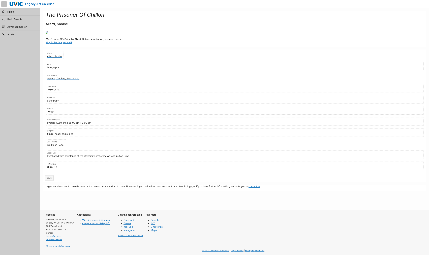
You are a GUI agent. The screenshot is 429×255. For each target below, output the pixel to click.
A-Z (153, 223)
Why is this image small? (59, 42)
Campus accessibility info (96, 223)
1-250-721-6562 (54, 239)
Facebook (129, 220)
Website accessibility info (96, 220)
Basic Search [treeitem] (14, 19)
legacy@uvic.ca (53, 236)
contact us (254, 186)
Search (155, 220)
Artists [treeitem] (10, 34)
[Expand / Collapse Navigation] (4, 4)
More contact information (58, 246)
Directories (157, 226)
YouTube (128, 226)
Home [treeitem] (10, 11)
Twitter (127, 223)
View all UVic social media (130, 235)
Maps (154, 230)
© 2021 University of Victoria (215, 250)
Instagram (129, 230)
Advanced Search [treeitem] (17, 26)
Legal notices (237, 250)
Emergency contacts (254, 250)
